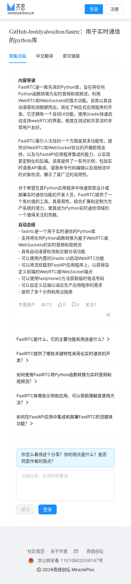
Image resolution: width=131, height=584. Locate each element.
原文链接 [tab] (71, 55)
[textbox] (65, 485)
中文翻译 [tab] (44, 55)
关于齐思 (59, 551)
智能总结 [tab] (17, 55)
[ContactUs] (77, 551)
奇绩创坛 (95, 551)
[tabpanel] (65, 294)
